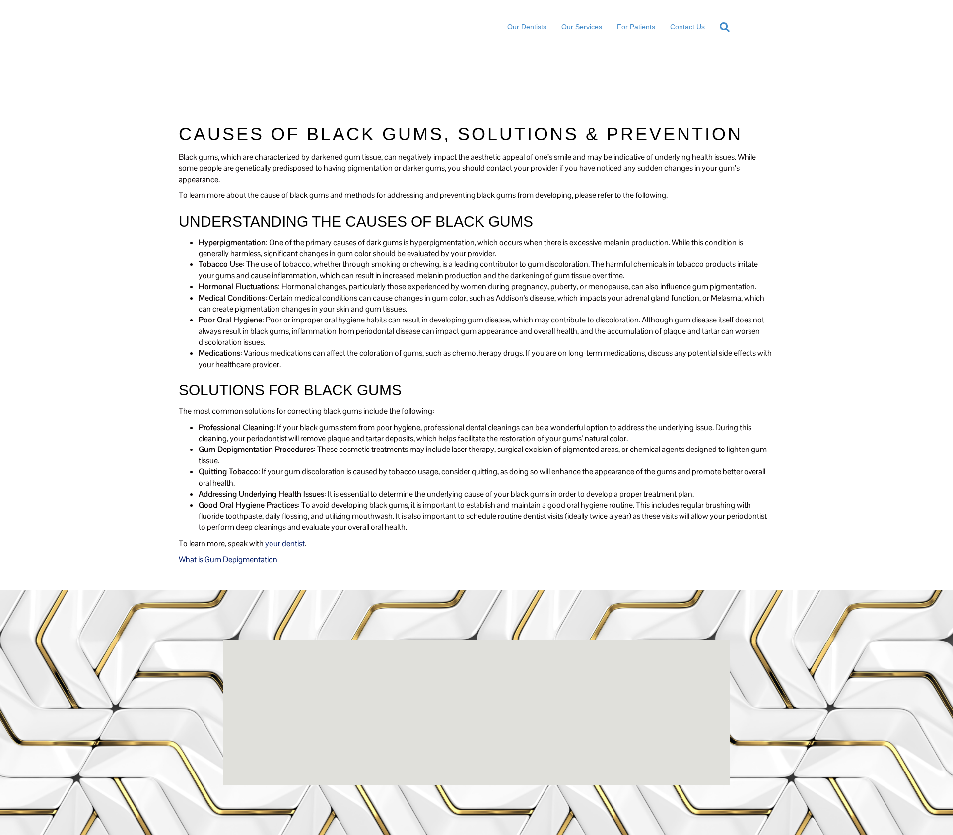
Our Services (581, 27)
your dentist (285, 543)
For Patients (636, 27)
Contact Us (687, 27)
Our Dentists (526, 27)
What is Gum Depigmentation (228, 559)
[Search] (721, 27)
